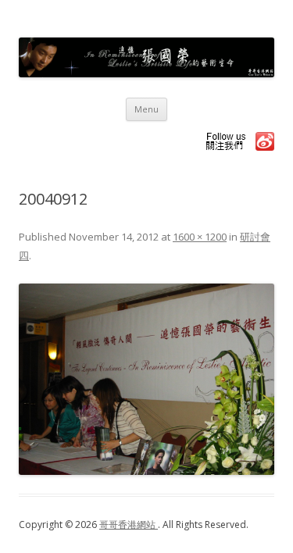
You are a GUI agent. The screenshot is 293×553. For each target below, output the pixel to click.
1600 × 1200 (200, 237)
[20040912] (146, 379)
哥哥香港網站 (128, 524)
